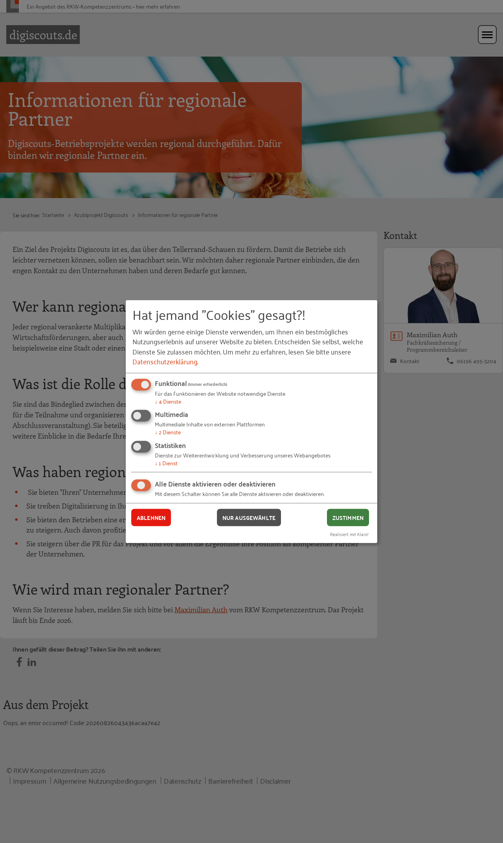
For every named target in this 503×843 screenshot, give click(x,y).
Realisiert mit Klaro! (349, 534)
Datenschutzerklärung (164, 361)
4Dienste (168, 401)
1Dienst (166, 463)
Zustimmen (347, 517)
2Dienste (168, 432)
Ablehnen (151, 517)
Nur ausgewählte (248, 517)
